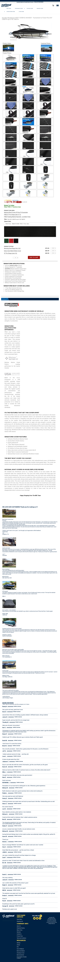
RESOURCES (21, 940)
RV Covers (55, 922)
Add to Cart (34, 257)
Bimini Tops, (52, 919)
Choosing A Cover (20, 952)
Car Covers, (51, 922)
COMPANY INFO (22, 924)
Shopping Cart (20, 921)
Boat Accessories (20, 954)
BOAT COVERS (9, 8)
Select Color (7, 221)
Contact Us (19, 934)
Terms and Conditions (21, 938)
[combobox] (30, 223)
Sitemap (18, 942)
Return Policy (19, 930)
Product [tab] (4, 299)
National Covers (50, 918)
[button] (28, 8)
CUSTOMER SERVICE (21, 916)
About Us (19, 926)
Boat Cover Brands (21, 950)
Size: (5, 219)
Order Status (19, 919)
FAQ (18, 946)
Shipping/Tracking (21, 928)
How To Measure (20, 948)
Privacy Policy (20, 936)
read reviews (15, 200)
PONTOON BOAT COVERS (19, 8)
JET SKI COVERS (21, 11)
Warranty (19, 932)
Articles (18, 944)
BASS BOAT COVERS (40, 8)
